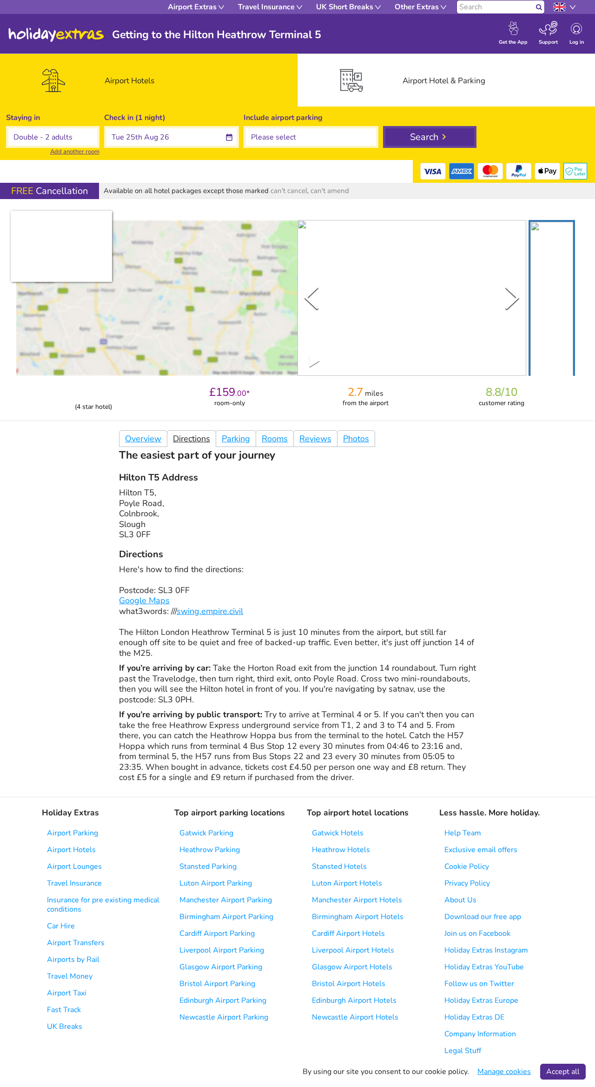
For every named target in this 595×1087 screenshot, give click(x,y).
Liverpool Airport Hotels (353, 950)
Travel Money (70, 976)
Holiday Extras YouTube (484, 967)
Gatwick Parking (206, 833)
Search (424, 137)
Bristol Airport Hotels (348, 983)
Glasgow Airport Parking (220, 967)
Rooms (275, 438)
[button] (552, 300)
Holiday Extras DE (474, 1017)
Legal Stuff (462, 1050)
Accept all (563, 1072)
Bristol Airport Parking (217, 983)
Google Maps (144, 600)
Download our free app (482, 916)
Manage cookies (504, 1071)
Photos (356, 438)
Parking (236, 438)
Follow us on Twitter (479, 983)
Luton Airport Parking (215, 883)
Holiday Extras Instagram (486, 950)
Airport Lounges (74, 866)
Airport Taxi (66, 993)
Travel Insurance (74, 883)
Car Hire (61, 926)
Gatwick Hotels (338, 833)
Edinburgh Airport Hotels (354, 1000)
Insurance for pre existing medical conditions (103, 904)
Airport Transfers (76, 942)
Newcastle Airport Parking (223, 1017)
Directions (191, 438)
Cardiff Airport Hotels (348, 933)
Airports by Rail (73, 959)
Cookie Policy (466, 866)
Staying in (23, 118)
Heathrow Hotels (341, 849)
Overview (143, 438)
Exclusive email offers (480, 849)
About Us (460, 900)
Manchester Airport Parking (225, 900)
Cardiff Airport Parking (217, 933)
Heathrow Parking (209, 849)
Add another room (74, 151)
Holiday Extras (56, 35)
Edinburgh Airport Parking (222, 1000)
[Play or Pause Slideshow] (315, 361)
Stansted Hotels (339, 866)
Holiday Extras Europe (481, 1000)
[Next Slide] (512, 297)
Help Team (462, 833)
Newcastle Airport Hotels (355, 1017)
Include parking (283, 118)
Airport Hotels (71, 849)
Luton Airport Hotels (347, 883)
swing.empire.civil (210, 611)
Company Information (480, 1034)
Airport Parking (72, 833)
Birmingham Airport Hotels (357, 916)
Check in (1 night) (134, 118)
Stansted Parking (208, 866)
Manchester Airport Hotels (357, 900)
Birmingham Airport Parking (226, 916)
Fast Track (64, 1009)
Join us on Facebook (477, 933)
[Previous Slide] (311, 297)
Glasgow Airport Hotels (352, 967)
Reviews (315, 438)
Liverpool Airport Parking (221, 950)
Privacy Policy (467, 883)
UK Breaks (64, 1026)
